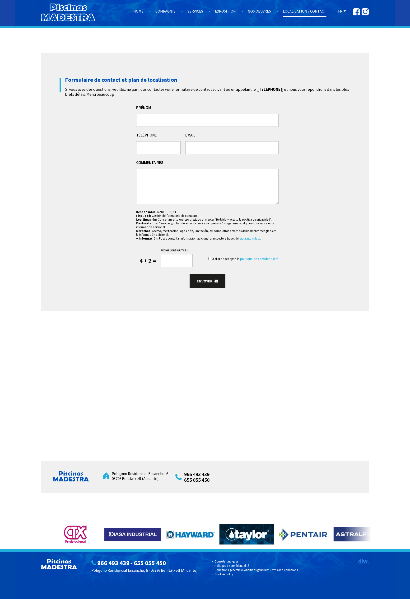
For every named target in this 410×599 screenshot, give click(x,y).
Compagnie (165, 11)
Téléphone (146, 135)
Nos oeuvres (259, 11)
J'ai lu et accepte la (245, 259)
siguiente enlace (250, 238)
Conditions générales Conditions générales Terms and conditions (256, 570)
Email (190, 135)
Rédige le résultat (174, 250)
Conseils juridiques (226, 561)
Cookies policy (223, 574)
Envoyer (205, 281)
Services (195, 11)
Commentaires (149, 162)
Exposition (225, 11)
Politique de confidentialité (231, 566)
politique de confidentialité (259, 259)
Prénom (143, 107)
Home (138, 11)
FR (340, 11)
